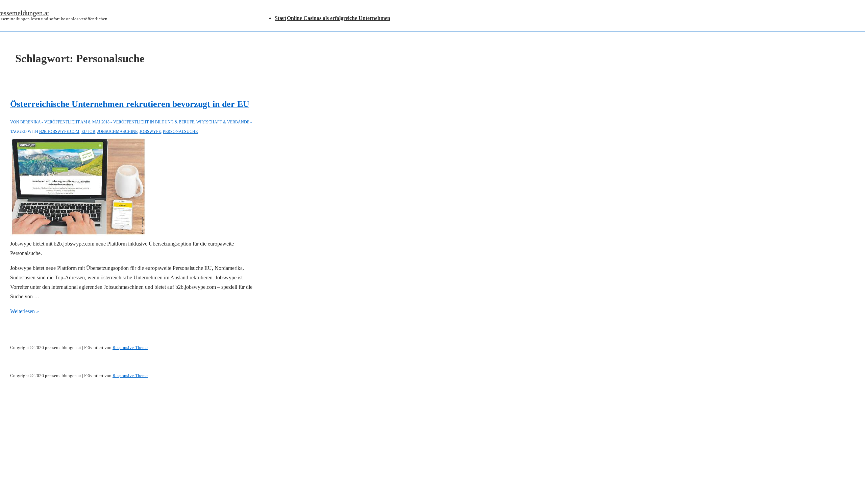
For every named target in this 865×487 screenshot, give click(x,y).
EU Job (88, 131)
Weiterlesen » (24, 311)
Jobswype (150, 131)
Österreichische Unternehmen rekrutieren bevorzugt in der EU (129, 104)
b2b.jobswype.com (59, 131)
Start (280, 18)
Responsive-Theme (130, 347)
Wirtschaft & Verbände (222, 122)
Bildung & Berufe (174, 122)
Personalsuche (180, 131)
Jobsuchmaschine (117, 131)
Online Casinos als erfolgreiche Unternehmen (338, 18)
